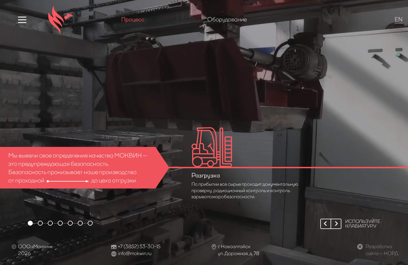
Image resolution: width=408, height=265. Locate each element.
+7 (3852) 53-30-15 (139, 246)
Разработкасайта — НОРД (382, 249)
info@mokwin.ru (135, 253)
